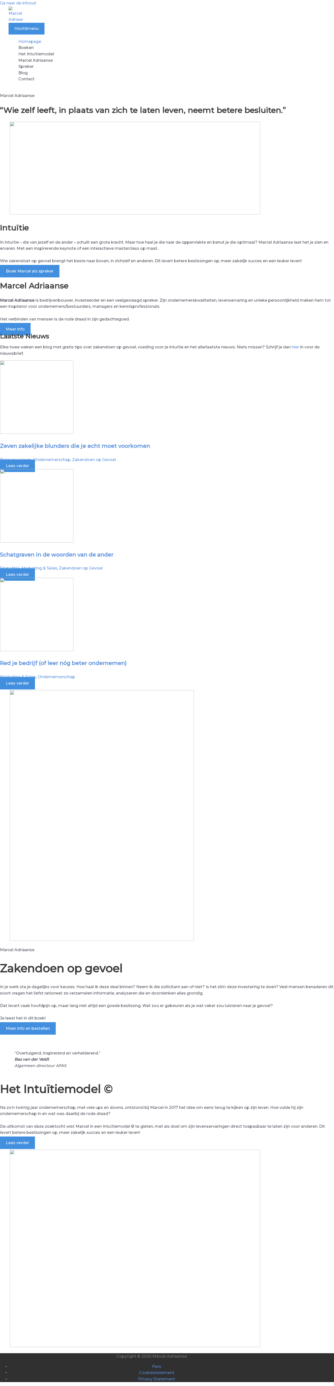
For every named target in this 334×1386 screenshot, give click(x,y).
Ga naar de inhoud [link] (18, 3)
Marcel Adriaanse (35, 60)
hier (295, 347)
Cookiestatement (156, 1372)
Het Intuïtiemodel (36, 54)
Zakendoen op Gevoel (94, 459)
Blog (23, 73)
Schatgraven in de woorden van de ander (56, 554)
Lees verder (17, 465)
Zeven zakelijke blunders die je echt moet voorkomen (75, 446)
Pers (156, 1366)
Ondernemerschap (51, 459)
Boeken (26, 47)
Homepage (29, 41)
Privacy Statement (156, 1379)
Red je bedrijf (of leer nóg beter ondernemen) (63, 663)
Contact (26, 79)
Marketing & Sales (39, 568)
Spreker (26, 66)
